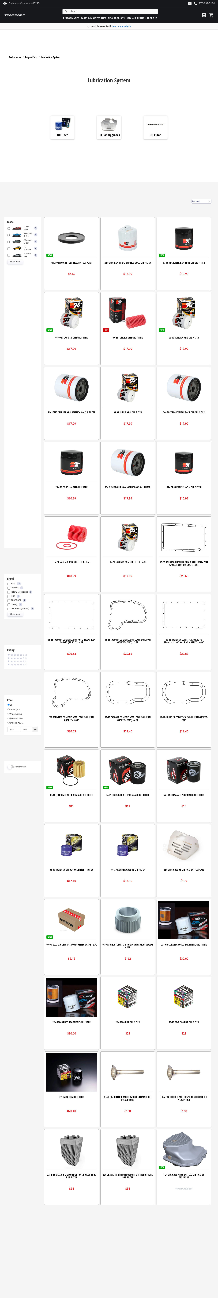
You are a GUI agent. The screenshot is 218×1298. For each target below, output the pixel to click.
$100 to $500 (16, 714)
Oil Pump (155, 135)
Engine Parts (31, 57)
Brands (141, 18)
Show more (15, 261)
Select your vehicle (121, 26)
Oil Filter (62, 135)
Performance (15, 57)
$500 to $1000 (16, 718)
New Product (20, 767)
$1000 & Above (16, 723)
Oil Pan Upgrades (109, 135)
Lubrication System (50, 57)
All (11, 705)
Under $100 (15, 709)
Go (35, 729)
